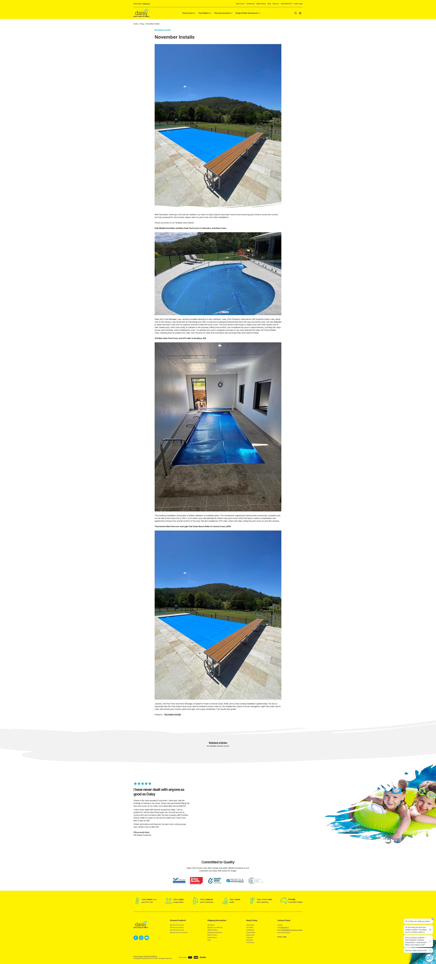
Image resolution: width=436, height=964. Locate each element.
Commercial (250, 4)
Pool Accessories (222, 13)
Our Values (249, 927)
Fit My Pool (146, 4)
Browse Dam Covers (177, 930)
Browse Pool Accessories (178, 932)
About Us (276, 4)
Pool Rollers (204, 13)
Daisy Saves (250, 935)
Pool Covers (187, 13)
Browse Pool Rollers (177, 927)
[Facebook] (136, 937)
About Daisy (250, 925)
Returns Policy (212, 935)
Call (283, 927)
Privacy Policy (138, 956)
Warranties (210, 925)
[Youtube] (146, 937)
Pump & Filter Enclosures (247, 13)
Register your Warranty (215, 927)
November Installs (173, 714)
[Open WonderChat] (429, 958)
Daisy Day (249, 937)
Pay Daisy (249, 940)
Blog (269, 4)
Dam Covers (240, 4)
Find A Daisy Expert (283, 932)
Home (136, 24)
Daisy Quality (250, 932)
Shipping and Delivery (214, 932)
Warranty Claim (212, 930)
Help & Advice (261, 4)
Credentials (250, 930)
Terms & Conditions (150, 956)
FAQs (209, 940)
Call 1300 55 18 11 (286, 4)
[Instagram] (141, 937)
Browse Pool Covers (177, 925)
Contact (280, 925)
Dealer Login (298, 4)
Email (289, 930)
